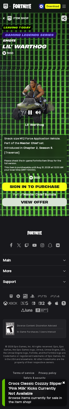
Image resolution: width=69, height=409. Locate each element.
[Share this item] (64, 18)
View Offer (34, 202)
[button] (34, 94)
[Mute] (38, 112)
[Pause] (30, 112)
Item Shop (20, 18)
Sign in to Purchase (34, 186)
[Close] (63, 382)
